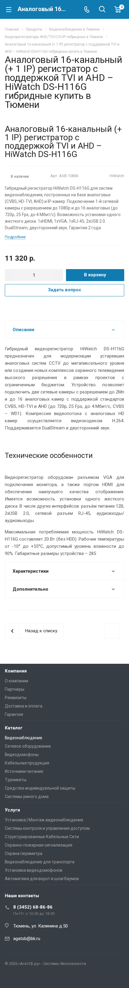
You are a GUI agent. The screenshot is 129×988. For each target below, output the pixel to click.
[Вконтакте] (11, 978)
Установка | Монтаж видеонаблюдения (44, 819)
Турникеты (15, 779)
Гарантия (14, 714)
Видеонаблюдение (23, 737)
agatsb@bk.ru (26, 938)
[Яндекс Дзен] (40, 978)
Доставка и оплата (23, 706)
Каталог (13, 728)
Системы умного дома (27, 796)
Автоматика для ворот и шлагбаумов (42, 878)
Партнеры (14, 689)
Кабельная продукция (27, 763)
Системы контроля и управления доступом (47, 828)
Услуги (12, 810)
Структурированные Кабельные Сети (42, 836)
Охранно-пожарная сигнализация (38, 845)
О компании (16, 680)
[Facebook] (25, 978)
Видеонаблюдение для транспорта (39, 861)
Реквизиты (15, 697)
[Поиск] (102, 10)
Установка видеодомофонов (33, 870)
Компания (16, 671)
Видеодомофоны (22, 754)
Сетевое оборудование (28, 746)
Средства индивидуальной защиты (40, 788)
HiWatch (117, 176)
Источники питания (24, 771)
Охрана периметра (23, 853)
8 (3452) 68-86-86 (32, 907)
